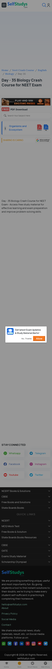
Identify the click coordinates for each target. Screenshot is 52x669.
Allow (39, 338)
